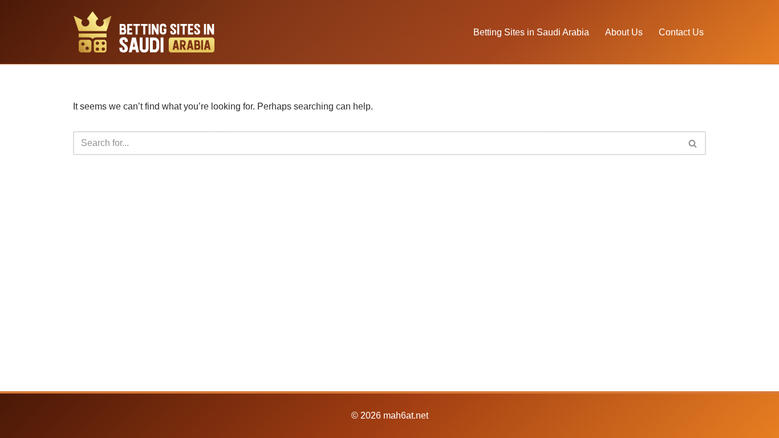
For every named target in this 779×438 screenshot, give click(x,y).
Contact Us (681, 32)
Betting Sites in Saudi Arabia (531, 32)
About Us (624, 32)
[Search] (693, 143)
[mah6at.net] (144, 32)
